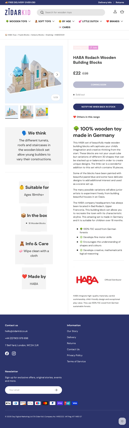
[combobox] (71, 12)
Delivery (71, 337)
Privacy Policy (74, 355)
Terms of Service (76, 361)
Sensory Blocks (37, 35)
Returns (120, 2)
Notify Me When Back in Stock (98, 106)
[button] (122, 11)
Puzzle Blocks (23, 35)
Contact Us (73, 349)
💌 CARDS (64, 27)
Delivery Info (105, 2)
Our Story (72, 331)
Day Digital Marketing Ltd (22, 416)
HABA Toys (12, 35)
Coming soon (98, 84)
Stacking (49, 35)
